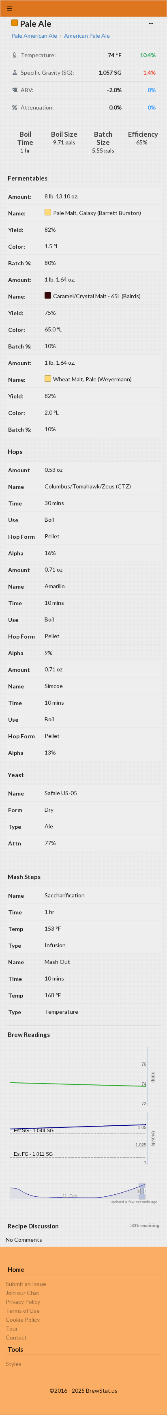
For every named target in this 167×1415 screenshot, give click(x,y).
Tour (12, 1328)
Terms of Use (23, 1310)
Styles (13, 1364)
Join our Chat (22, 1292)
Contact (16, 1337)
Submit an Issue (26, 1284)
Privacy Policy (23, 1301)
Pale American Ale (34, 36)
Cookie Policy (23, 1319)
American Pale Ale (87, 36)
